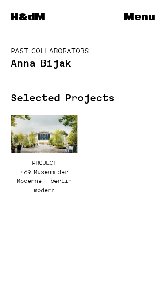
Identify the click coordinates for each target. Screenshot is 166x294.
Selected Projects (63, 98)
